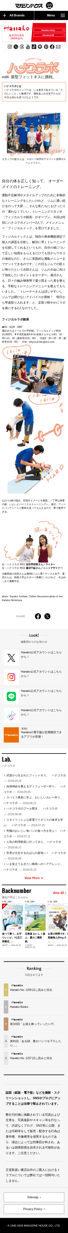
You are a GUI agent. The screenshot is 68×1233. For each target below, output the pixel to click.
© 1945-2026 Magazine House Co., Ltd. (34, 1225)
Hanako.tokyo (48, 30)
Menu (51, 15)
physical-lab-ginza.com (41, 341)
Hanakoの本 (48, 35)
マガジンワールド (34, 5)
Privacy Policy (32, 1209)
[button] (63, 921)
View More (32, 878)
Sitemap (32, 1197)
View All (58, 893)
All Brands (17, 15)
